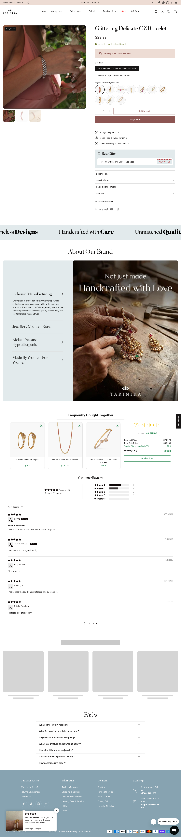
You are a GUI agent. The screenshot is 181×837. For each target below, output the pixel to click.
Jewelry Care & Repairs (73, 801)
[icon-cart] (175, 11)
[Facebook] (159, 2)
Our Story (102, 787)
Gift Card (135, 11)
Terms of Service (105, 792)
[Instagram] (167, 2)
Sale (123, 11)
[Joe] (110, 99)
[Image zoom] (44, 67)
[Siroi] (162, 89)
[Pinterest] (163, 2)
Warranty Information (72, 796)
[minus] (98, 111)
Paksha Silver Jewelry (13, 2)
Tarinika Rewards (70, 787)
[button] (144, 111)
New (44, 11)
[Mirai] (152, 89)
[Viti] (141, 89)
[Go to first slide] (152, 2)
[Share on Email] (112, 209)
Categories (56, 11)
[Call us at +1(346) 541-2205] (118, 209)
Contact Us (26, 796)
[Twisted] (110, 89)
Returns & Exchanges (30, 792)
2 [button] (89, 623)
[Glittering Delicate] (99, 89)
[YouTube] (176, 2)
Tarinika (61, 831)
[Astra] (120, 99)
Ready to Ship (109, 11)
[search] (156, 11)
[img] (14, 514)
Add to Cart (147, 458)
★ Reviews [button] (178, 421)
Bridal (92, 11)
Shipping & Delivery (71, 792)
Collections (75, 11)
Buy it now (135, 119)
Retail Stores (104, 796)
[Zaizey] (99, 99)
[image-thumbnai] (9, 116)
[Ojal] (120, 89)
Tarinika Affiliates (106, 806)
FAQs (64, 806)
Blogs (64, 810)
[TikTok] (172, 2)
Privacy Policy (104, 801)
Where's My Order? (29, 787)
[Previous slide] (28, 2)
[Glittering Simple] (131, 89)
